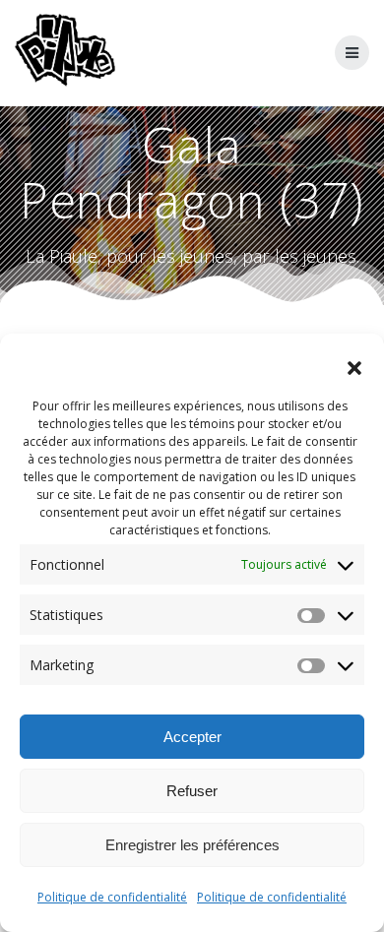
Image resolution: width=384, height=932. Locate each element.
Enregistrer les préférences (192, 845)
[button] (354, 368)
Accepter (192, 736)
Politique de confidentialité (112, 897)
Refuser (192, 790)
